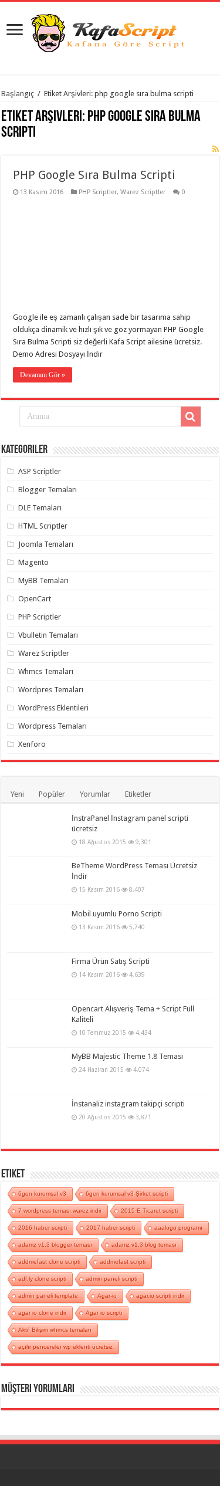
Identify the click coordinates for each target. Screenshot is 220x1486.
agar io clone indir (42, 1312)
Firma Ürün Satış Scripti (111, 961)
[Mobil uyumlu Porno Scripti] (36, 929)
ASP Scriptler (39, 471)
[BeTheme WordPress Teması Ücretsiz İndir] (36, 881)
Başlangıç (17, 93)
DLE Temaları (40, 507)
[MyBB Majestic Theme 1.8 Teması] (36, 1071)
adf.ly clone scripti (42, 1278)
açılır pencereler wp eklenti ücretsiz (65, 1346)
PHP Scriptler (98, 192)
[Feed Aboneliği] (215, 149)
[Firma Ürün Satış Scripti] (36, 976)
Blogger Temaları (47, 489)
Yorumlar (95, 794)
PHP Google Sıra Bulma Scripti (94, 175)
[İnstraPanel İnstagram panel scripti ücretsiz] (36, 833)
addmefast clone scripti (49, 1261)
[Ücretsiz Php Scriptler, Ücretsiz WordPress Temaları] (110, 32)
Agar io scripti (104, 1312)
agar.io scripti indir (160, 1295)
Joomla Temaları (45, 544)
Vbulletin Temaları (48, 635)
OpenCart (34, 598)
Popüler (52, 794)
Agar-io (107, 1295)
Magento (33, 562)
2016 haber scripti (42, 1227)
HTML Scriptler (42, 526)
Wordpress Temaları (52, 726)
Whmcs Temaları (45, 671)
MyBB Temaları (43, 580)
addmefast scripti (122, 1261)
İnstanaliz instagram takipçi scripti (128, 1103)
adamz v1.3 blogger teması (55, 1244)
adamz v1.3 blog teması (144, 1244)
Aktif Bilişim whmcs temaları (55, 1329)
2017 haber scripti (110, 1227)
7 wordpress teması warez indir (59, 1210)
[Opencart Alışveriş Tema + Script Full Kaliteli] (36, 1024)
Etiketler (138, 794)
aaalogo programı (178, 1227)
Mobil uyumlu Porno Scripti (117, 913)
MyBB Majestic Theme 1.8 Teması (127, 1056)
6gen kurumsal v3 (42, 1193)
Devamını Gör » (42, 375)
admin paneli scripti (111, 1278)
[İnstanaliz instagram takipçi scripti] (36, 1119)
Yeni (17, 794)
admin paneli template (48, 1295)
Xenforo (32, 744)
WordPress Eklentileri (53, 707)
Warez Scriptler (142, 192)
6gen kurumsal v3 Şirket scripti (127, 1193)
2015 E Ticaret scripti (149, 1210)
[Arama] (191, 416)
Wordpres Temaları (50, 689)
